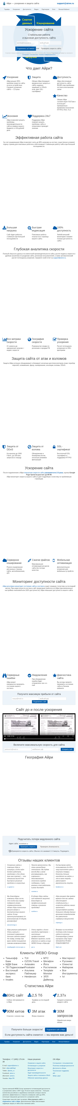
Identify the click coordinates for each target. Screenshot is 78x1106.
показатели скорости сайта (43, 473)
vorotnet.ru (34, 891)
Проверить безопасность (49, 847)
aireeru (12, 1076)
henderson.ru (59, 887)
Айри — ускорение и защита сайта (22, 3)
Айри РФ (11, 1078)
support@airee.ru (65, 3)
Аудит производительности (37, 1073)
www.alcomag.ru (12, 925)
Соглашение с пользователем (30, 54)
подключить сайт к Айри (11, 1101)
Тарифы (7, 9)
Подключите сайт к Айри (56, 1030)
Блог (53, 9)
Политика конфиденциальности (63, 1065)
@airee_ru (11, 1070)
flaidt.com (59, 947)
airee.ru (12, 1073)
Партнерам (45, 9)
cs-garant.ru (10, 887)
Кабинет (63, 9)
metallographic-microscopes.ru (16, 947)
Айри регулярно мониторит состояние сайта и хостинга (23, 586)
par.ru (33, 947)
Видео (36, 9)
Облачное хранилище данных (38, 1078)
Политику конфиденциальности (47, 54)
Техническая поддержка (61, 1071)
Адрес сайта (13, 843)
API (54, 1073)
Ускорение (16, 9)
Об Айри (56, 1059)
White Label (56, 1076)
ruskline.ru (34, 911)
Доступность (27, 9)
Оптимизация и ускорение (36, 1065)
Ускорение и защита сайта (36, 1063)
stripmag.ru (59, 922)
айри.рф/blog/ (11, 1068)
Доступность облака (59, 1068)
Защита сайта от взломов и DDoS (39, 1075)
